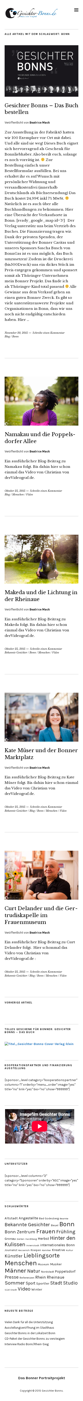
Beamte (64, 1218)
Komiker (46, 1250)
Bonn (15, 336)
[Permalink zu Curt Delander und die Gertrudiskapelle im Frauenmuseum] (41, 898)
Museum (43, 1264)
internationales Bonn (57, 1245)
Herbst (43, 1238)
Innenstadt (32, 1245)
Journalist (11, 1250)
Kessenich (24, 1250)
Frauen (45, 1231)
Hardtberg (31, 1238)
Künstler (14, 1256)
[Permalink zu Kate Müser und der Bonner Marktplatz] (41, 740)
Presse (12, 1277)
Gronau (10, 1239)
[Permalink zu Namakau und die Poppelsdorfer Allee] (41, 424)
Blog (7, 336)
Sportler (42, 1283)
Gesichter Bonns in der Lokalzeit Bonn (30, 1333)
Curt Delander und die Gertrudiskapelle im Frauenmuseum (41, 915)
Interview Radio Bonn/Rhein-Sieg (27, 1344)
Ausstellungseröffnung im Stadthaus (29, 1327)
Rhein (40, 1277)
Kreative (58, 1250)
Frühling (65, 1231)
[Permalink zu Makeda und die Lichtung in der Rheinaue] (41, 582)
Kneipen (36, 1250)
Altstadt (11, 1218)
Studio (70, 1283)
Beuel (54, 1225)
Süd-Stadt (11, 1289)
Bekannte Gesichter (16, 652)
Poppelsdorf (65, 1271)
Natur (33, 1271)
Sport (30, 1283)
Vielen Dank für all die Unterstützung (29, 1322)
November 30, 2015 (16, 332)
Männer (15, 1270)
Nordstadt (47, 1271)
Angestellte (28, 1218)
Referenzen (27, 1277)
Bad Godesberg (49, 1218)
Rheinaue (55, 1277)
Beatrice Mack (40, 122)
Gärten (20, 1238)
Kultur (69, 1250)
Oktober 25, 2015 (15, 490)
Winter (36, 1289)
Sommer (15, 1283)
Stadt (56, 1283)
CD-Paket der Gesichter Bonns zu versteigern (35, 1338)
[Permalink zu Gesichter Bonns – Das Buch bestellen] (41, 95)
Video (29, 494)
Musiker (56, 1264)
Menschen (18, 494)
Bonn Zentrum (20, 1231)
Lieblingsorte (42, 1255)
